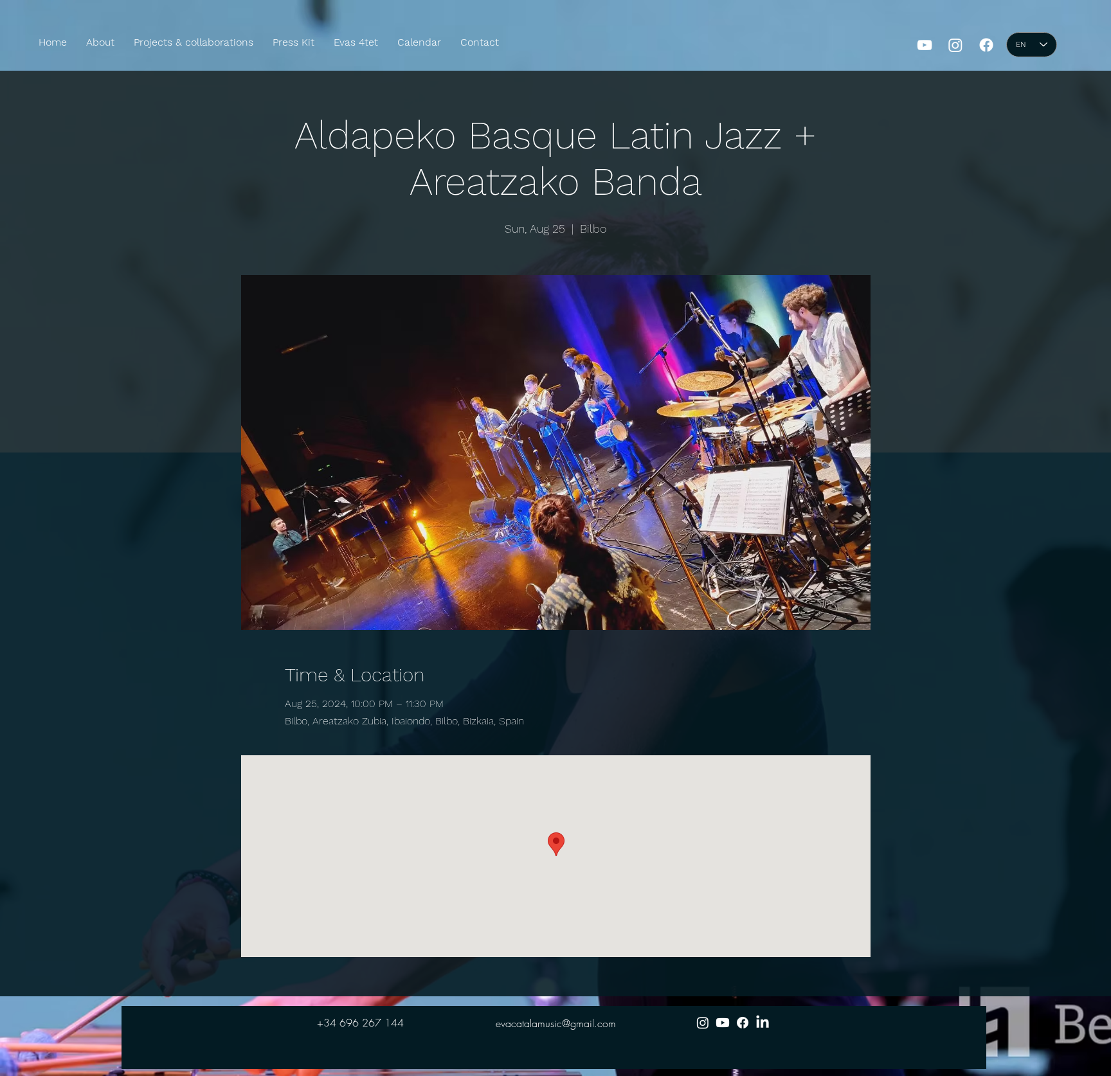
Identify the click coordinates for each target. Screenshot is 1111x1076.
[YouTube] (925, 45)
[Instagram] (955, 45)
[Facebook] (986, 45)
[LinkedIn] (762, 1022)
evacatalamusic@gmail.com (556, 1023)
